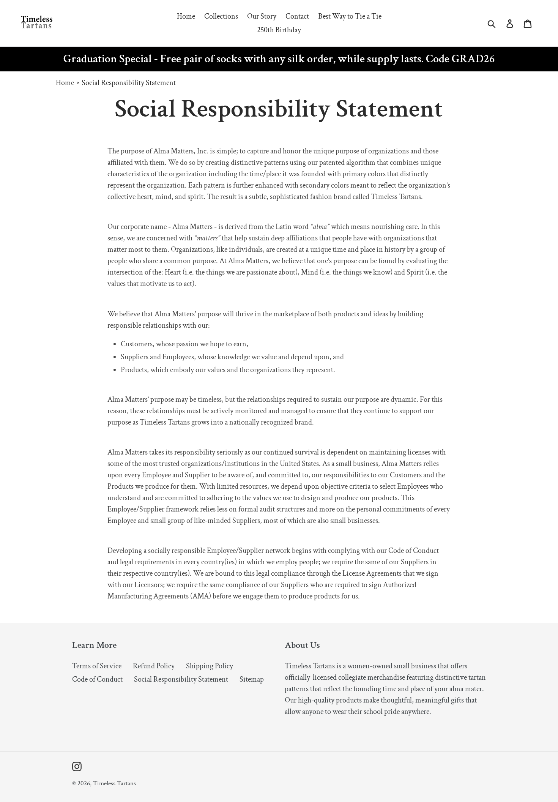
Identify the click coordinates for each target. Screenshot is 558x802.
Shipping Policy (209, 666)
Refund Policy (154, 666)
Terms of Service (96, 666)
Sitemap (252, 679)
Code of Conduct (97, 679)
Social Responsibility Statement (129, 83)
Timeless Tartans (114, 783)
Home (65, 83)
